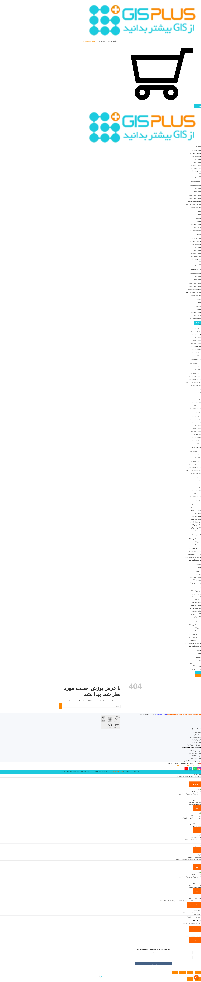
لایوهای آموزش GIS (196, 740)
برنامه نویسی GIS (196, 171)
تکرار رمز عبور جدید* (196, 920)
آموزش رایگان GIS (196, 150)
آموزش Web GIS (197, 162)
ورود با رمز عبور (197, 800)
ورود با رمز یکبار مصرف (195, 824)
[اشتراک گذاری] (182, 972)
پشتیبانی (198, 211)
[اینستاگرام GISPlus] (199, 768)
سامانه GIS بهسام (196, 735)
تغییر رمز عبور (195, 929)
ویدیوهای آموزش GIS (195, 153)
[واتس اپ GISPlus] (195, 768)
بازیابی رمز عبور (197, 826)
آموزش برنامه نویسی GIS (195, 753)
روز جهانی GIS (197, 227)
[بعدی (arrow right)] (190, 979)
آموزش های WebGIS (195, 751)
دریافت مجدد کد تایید (195, 804)
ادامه (197, 808)
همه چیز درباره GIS (196, 156)
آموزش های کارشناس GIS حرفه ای (192, 761)
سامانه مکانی (197, 191)
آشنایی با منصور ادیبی (195, 224)
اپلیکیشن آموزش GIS (195, 230)
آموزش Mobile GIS (196, 165)
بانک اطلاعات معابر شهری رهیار (193, 204)
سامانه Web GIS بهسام (195, 195)
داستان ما (198, 218)
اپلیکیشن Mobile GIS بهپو (194, 201)
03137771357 (101, 41)
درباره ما (199, 221)
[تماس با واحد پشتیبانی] (196, 977)
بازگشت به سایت (194, 905)
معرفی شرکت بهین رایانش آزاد (193, 745)
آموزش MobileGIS (196, 756)
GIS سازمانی (198, 177)
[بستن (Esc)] (175, 972)
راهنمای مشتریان (197, 732)
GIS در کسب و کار (196, 174)
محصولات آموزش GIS (195, 185)
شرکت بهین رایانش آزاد (116, 771)
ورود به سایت (195, 784)
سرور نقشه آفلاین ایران (195, 207)
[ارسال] (60, 706)
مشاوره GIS (198, 188)
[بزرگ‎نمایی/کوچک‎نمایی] (198, 972)
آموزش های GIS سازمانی (195, 758)
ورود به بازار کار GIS (196, 168)
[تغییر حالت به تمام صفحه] (190, 972)
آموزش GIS (198, 159)
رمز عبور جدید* (197, 914)
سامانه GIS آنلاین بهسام (195, 198)
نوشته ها (198, 146)
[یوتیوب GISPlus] (186, 768)
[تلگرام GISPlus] (190, 768)
